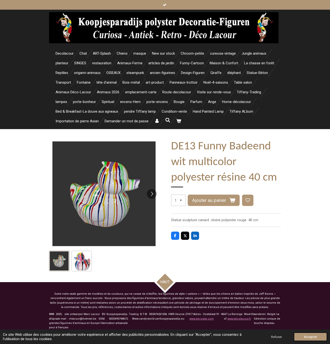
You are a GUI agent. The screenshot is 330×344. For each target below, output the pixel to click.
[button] (59, 261)
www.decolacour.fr (239, 318)
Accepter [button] (310, 337)
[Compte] (156, 121)
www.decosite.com (201, 318)
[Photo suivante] (152, 194)
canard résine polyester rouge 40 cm (228, 220)
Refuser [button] (276, 337)
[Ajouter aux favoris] (247, 200)
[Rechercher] (167, 120)
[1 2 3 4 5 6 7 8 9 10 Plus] (178, 200)
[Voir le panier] (178, 121)
